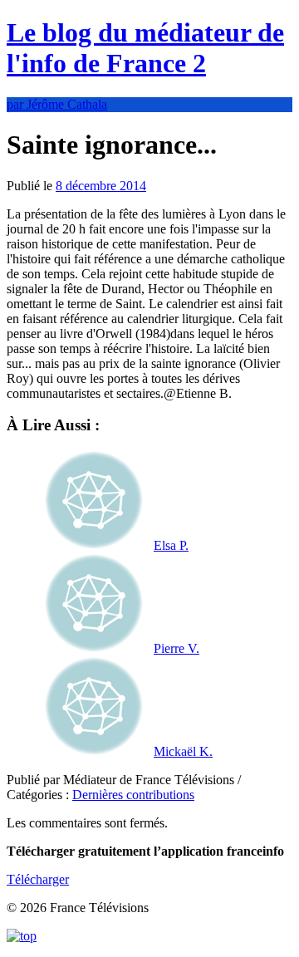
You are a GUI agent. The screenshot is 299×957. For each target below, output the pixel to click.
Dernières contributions (133, 795)
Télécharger (38, 879)
